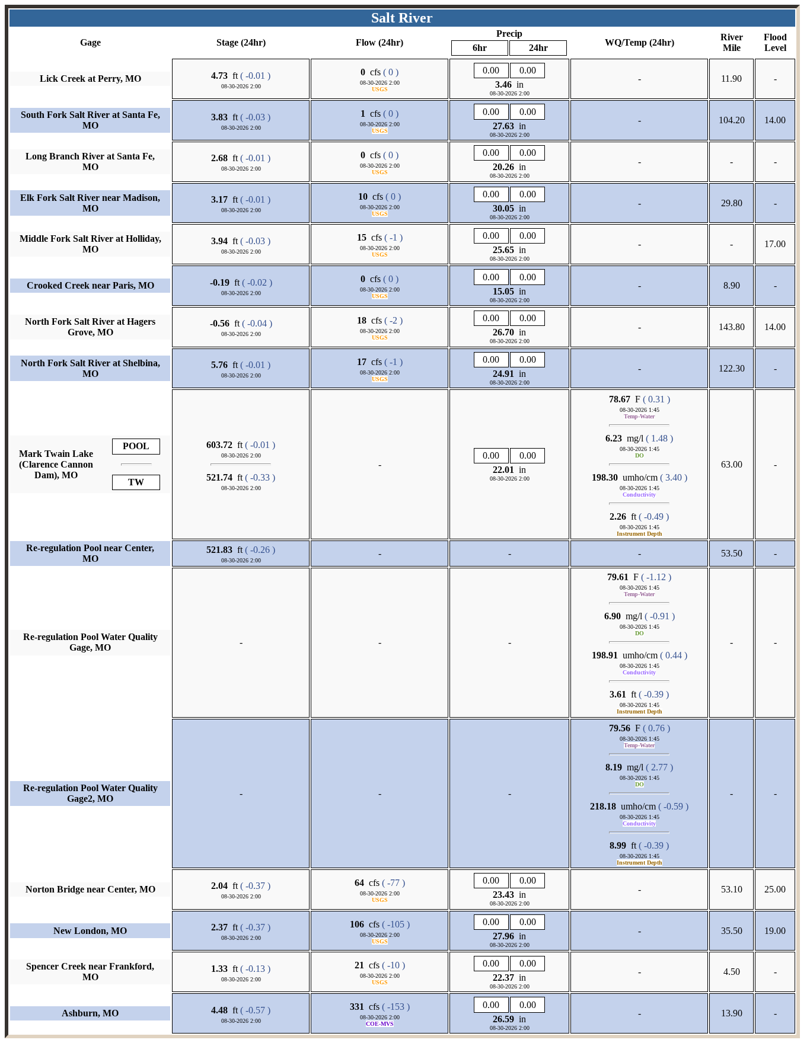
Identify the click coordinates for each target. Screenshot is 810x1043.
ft (224, 76)
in (509, 84)
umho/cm (625, 477)
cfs (371, 72)
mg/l (624, 438)
